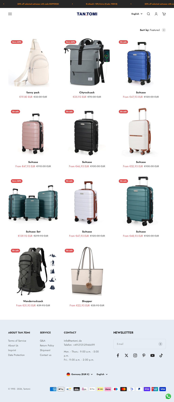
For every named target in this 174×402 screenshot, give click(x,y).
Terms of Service (17, 341)
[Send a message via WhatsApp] (168, 396)
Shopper (87, 301)
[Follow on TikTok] (161, 355)
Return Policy (47, 345)
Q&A (42, 341)
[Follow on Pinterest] (144, 355)
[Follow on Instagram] (135, 355)
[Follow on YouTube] (152, 355)
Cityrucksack (87, 92)
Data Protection (16, 355)
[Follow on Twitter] (126, 355)
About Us (13, 345)
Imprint (12, 350)
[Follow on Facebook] (118, 355)
